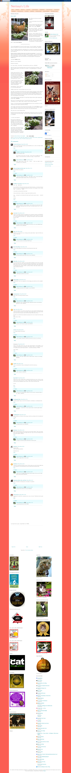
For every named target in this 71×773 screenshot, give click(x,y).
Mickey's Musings (40, 698)
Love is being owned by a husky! (43, 741)
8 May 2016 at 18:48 (29, 456)
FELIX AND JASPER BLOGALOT (43, 756)
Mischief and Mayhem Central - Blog (43, 766)
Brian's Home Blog (16, 246)
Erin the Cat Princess (17, 144)
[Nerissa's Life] (46, 134)
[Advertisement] (27, 535)
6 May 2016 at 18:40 (29, 355)
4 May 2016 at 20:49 (19, 231)
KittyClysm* (39, 715)
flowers (31, 137)
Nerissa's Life (20, 6)
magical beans (40, 137)
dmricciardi (15, 213)
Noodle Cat (15, 446)
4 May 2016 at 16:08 (24, 144)
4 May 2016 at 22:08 (21, 261)
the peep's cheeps (38, 11)
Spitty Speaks (39, 725)
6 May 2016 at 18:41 (29, 390)
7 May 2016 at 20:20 (21, 446)
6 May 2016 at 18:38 (29, 322)
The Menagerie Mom (16, 399)
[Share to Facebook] (32, 136)
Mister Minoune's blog (41, 761)
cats (29, 137)
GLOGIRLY (39, 720)
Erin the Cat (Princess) (41, 693)
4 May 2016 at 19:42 (21, 213)
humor (34, 137)
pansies (14, 138)
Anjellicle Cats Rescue (48, 162)
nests (12, 138)
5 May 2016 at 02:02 (20, 329)
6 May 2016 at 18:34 (29, 175)
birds (23, 137)
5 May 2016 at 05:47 (21, 344)
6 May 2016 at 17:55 (24, 399)
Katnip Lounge (40, 751)
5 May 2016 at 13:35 (19, 363)
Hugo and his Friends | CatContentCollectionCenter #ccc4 (47, 754)
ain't (14, 137)
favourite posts (56, 9)
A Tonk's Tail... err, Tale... (41, 708)
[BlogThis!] (30, 136)
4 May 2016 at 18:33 (25, 183)
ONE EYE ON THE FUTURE (42, 710)
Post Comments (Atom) (29, 550)
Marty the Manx (16, 279)
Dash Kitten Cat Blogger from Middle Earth (44, 705)
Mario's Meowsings (40, 739)
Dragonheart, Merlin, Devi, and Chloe (19, 480)
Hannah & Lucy (40, 749)
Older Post (40, 546)
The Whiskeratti (16, 414)
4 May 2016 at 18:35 (28, 152)
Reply (14, 148)
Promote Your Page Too (48, 135)
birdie (21, 137)
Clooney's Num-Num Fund (42, 728)
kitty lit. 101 (22, 9)
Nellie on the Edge (40, 744)
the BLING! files (42, 9)
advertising (32, 11)
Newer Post (13, 546)
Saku (14, 309)
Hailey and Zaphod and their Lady (19, 168)
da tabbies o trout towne (20, 152)
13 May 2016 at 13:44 (22, 494)
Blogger (44, 770)
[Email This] (29, 136)
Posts (47, 74)
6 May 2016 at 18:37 (29, 253)
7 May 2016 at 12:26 (21, 430)
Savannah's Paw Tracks (41, 718)
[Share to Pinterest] (33, 136)
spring (27, 138)
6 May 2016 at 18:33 (29, 159)
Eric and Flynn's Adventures (42, 700)
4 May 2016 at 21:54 (23, 246)
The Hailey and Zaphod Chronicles (43, 685)
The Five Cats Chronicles (41, 764)
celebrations (14, 11)
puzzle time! (28, 9)
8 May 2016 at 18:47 (29, 422)
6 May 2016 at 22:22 (22, 414)
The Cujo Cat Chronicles (41, 746)
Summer (14, 329)
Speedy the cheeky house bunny (43, 723)
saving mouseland (35, 9)
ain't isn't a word (17, 137)
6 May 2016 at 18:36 (29, 239)
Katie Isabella (39, 690)
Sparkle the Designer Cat (41, 688)
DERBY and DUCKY (40, 703)
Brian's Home (39, 680)
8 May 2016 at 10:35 (21, 463)
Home (13, 9)
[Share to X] (31, 136)
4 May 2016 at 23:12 (22, 279)
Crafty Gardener (40, 713)
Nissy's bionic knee (49, 9)
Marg (14, 231)
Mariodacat (15, 430)
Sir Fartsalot (24, 138)
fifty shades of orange (54, 11)
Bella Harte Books (40, 736)
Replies (16, 150)
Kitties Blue (15, 261)
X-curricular (26, 11)
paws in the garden (46, 11)
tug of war (30, 138)
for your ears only (20, 11)
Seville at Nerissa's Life (20, 159)
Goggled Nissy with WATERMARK (50, 67)
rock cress (17, 138)
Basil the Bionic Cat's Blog (42, 683)
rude (20, 138)
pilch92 (14, 363)
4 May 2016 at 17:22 (28, 168)
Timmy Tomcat (16, 494)
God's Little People (40, 759)
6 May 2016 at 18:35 (29, 203)
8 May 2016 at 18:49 (29, 471)
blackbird (26, 137)
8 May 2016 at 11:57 (30, 480)
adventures (17, 9)
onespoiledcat (39, 678)
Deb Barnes (15, 463)
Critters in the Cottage (41, 730)
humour (36, 137)
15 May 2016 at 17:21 (29, 502)
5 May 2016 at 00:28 (19, 309)
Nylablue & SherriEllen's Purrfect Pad (43, 695)
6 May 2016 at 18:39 (29, 336)
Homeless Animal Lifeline (49, 164)
